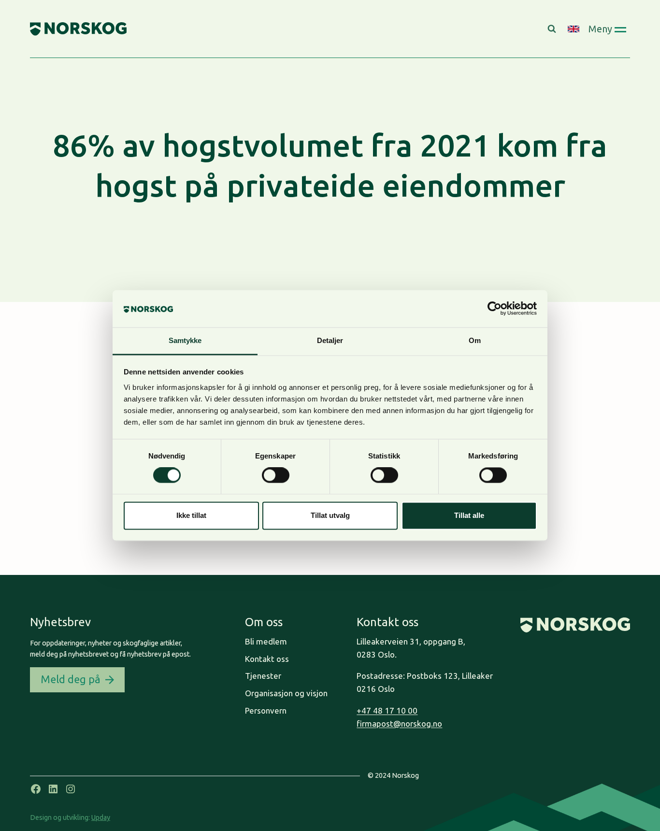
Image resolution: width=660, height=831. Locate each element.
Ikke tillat (191, 515)
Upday (100, 817)
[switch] (275, 475)
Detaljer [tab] (330, 340)
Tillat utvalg (330, 515)
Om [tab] (475, 340)
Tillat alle (469, 515)
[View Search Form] (553, 29)
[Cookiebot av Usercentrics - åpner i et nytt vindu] (494, 308)
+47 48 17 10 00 (387, 710)
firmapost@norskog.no (399, 723)
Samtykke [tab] (185, 340)
